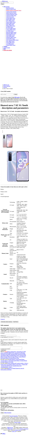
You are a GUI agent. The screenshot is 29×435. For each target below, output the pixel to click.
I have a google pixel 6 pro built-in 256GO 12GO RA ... (14, 364)
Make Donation (7, 412)
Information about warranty (6, 321)
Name (2, 335)
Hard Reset (15, 321)
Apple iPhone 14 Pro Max (7, 360)
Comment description (5, 348)
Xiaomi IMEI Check (10, 45)
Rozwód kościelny (14, 416)
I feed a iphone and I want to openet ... (16, 363)
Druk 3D (14, 431)
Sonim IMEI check (10, 38)
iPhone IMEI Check (10, 25)
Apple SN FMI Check (11, 15)
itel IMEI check (9, 27)
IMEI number (17, 97)
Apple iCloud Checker (11, 11)
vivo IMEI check (10, 43)
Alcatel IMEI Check (10, 18)
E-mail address (4, 337)
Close (2, 412)
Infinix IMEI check (10, 23)
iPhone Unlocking (24, 428)
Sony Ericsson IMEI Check (12, 40)
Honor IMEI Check (10, 19)
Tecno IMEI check (10, 42)
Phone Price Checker (18, 355)
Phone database (6, 86)
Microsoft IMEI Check (11, 32)
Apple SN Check (10, 16)
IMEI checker (6, 6)
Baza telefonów (8, 369)
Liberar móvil (18, 430)
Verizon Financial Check (11, 14)
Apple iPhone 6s (8, 356)
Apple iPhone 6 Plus (14, 358)
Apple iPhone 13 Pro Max (7, 362)
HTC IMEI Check (10, 20)
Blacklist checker (10, 7)
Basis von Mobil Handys (13, 368)
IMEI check (10, 428)
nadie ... (11, 367)
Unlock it (3, 319)
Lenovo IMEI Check (10, 29)
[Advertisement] (14, 66)
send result (3, 350)
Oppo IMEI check (10, 36)
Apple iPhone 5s (6, 358)
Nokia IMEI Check (10, 34)
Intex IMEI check (10, 24)
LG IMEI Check (10, 31)
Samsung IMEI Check (11, 37)
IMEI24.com (5, 1)
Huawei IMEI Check (11, 22)
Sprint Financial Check (11, 13)
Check (2, 4)
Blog (13, 355)
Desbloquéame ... (5, 367)
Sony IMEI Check (10, 41)
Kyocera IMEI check (11, 28)
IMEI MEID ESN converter (12, 353)
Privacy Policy (17, 422)
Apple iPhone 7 (15, 356)
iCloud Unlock (6, 47)
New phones (17, 351)
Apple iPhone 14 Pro (13, 359)
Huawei (5, 87)
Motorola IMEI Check (11, 33)
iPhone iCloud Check (11, 9)
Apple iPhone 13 (17, 360)
